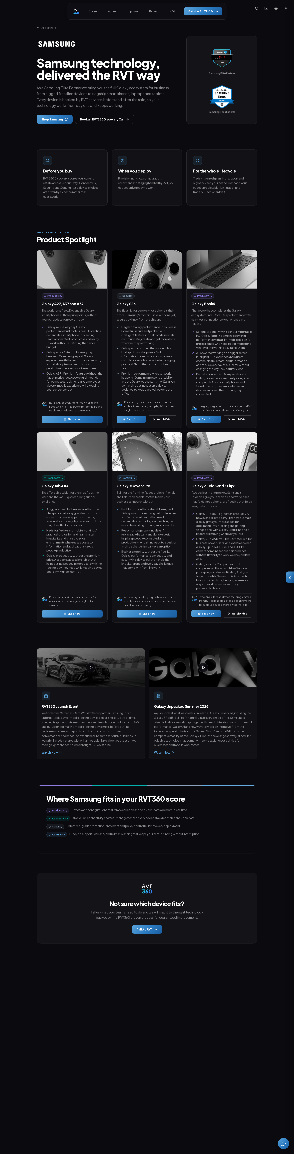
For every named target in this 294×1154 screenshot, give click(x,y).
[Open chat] (283, 1143)
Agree (112, 11)
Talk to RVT (145, 929)
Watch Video (164, 419)
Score (93, 11)
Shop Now (74, 419)
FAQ (173, 11)
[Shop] (276, 8)
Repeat (154, 11)
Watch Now (50, 752)
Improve (132, 11)
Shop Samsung (52, 119)
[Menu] (285, 8)
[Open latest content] (290, 577)
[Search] (256, 8)
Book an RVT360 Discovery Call (102, 119)
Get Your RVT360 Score (203, 11)
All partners (48, 27)
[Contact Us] (266, 8)
